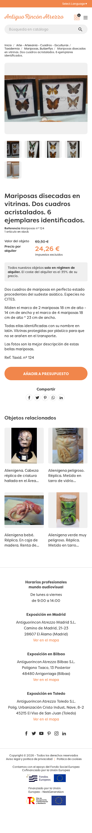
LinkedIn (64, 733)
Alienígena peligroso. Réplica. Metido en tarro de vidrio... (66, 475)
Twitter (34, 733)
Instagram (56, 733)
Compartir (29, 397)
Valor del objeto (16, 241)
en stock (23, 231)
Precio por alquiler (12, 249)
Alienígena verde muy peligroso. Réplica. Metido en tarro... (67, 540)
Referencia (12, 228)
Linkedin (61, 397)
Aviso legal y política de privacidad (29, 759)
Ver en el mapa (46, 640)
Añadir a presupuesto (46, 373)
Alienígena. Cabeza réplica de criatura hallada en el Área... (21, 475)
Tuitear (37, 397)
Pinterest (45, 397)
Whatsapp (53, 397)
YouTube (41, 733)
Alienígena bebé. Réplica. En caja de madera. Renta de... (21, 540)
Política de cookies (69, 759)
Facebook (26, 733)
